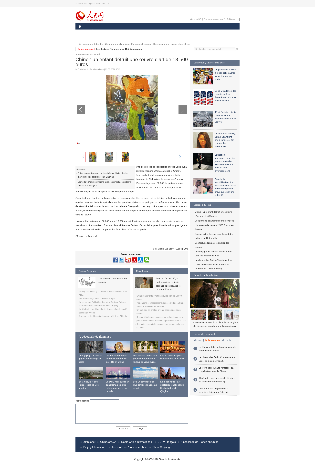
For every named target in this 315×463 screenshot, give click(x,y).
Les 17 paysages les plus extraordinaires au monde (145, 384)
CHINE (84, 31)
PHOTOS (85, 37)
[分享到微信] (146, 259)
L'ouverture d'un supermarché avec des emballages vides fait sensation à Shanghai (105, 184)
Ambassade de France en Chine (199, 442)
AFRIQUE (128, 31)
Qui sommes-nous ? (214, 19)
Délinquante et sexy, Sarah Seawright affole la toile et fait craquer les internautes (225, 140)
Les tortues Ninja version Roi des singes (119, 49)
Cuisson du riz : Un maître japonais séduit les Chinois (103, 316)
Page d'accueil (82, 54)
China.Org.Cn (108, 442)
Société (96, 54)
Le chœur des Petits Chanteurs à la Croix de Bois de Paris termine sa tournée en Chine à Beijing (213, 264)
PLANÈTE (194, 31)
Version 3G (195, 19)
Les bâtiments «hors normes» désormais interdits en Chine (116, 358)
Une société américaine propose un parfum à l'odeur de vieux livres (145, 358)
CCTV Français (167, 442)
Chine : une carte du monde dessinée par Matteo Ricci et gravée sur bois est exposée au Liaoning (103, 175)
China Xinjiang (161, 447)
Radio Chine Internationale (137, 442)
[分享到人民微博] (134, 259)
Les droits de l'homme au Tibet (129, 447)
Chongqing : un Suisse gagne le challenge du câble (90, 358)
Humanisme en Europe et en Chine (171, 44)
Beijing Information (94, 447)
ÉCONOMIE (99, 31)
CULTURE (158, 31)
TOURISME (222, 31)
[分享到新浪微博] (128, 259)
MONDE (114, 31)
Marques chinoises (141, 44)
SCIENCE (142, 31)
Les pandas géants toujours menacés (214, 220)
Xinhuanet (89, 442)
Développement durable (90, 44)
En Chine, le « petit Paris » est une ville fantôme (89, 384)
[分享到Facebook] (115, 259)
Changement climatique (117, 44)
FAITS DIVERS (176, 31)
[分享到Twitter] (121, 259)
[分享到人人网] (140, 259)
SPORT (207, 31)
